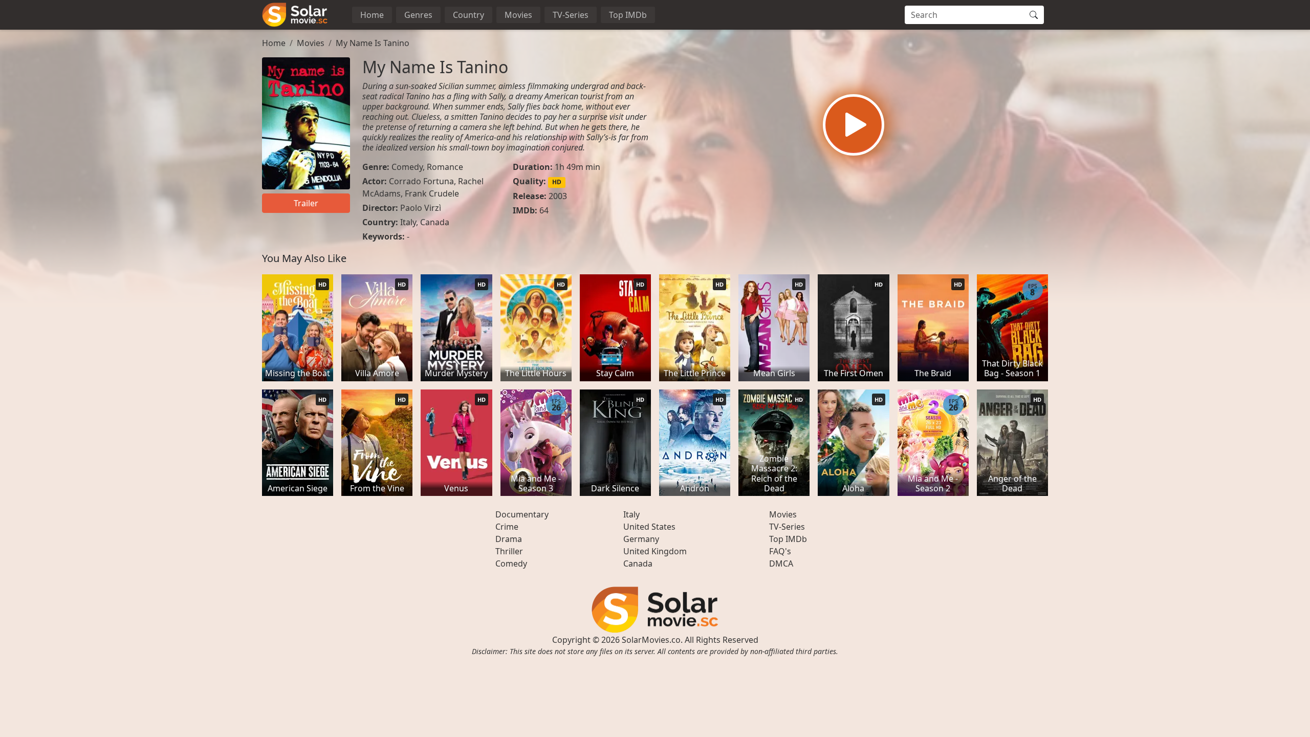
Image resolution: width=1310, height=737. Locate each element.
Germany (641, 539)
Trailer (306, 203)
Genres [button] (418, 14)
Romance (445, 166)
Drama (508, 539)
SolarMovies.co (651, 639)
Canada (434, 222)
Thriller (509, 551)
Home (372, 14)
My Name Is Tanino (372, 43)
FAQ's (780, 551)
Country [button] (468, 14)
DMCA (781, 563)
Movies (518, 14)
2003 (558, 196)
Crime (506, 526)
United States (649, 526)
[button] (853, 125)
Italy (408, 222)
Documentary (522, 514)
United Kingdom (655, 551)
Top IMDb (628, 14)
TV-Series (570, 14)
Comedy (407, 166)
